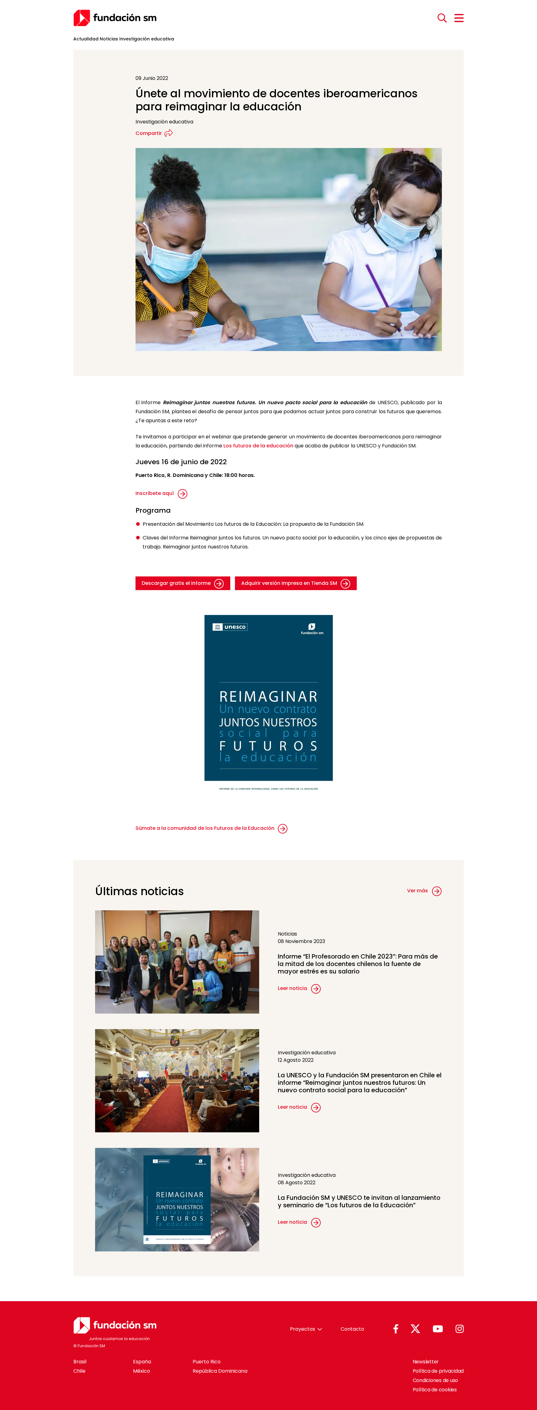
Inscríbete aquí (154, 493)
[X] (415, 1329)
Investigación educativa (146, 39)
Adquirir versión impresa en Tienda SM (289, 583)
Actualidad (86, 39)
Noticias (109, 39)
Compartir (148, 133)
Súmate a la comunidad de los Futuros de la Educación (205, 828)
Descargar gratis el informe (177, 583)
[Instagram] (460, 1329)
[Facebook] (395, 1329)
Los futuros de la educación (258, 445)
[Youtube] (438, 1329)
